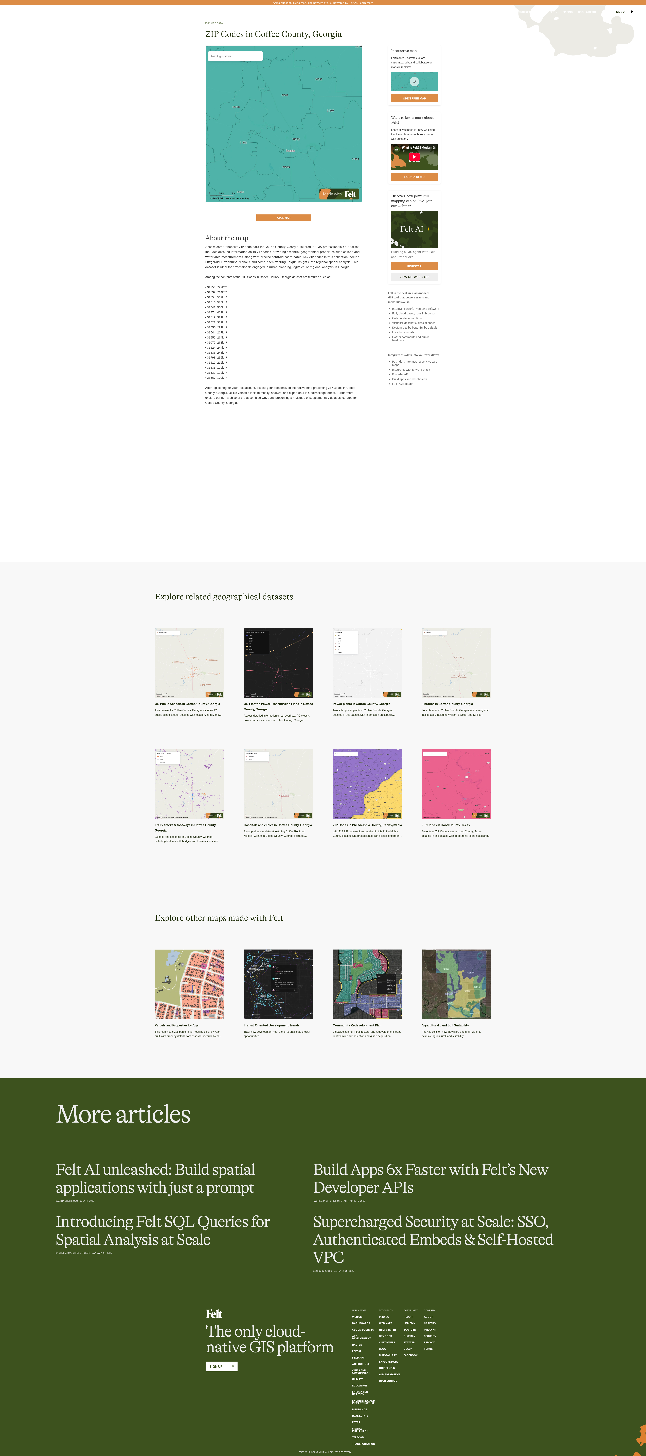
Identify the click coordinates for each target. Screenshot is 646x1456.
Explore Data (214, 23)
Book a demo (414, 176)
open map (283, 217)
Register (414, 266)
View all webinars (414, 276)
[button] (502, 12)
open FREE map (414, 98)
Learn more (365, 2)
